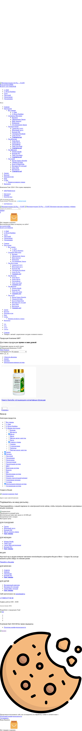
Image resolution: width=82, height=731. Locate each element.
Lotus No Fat (16, 135)
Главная (6, 107)
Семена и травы (15, 442)
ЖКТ (8, 466)
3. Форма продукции (13, 428)
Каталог (7, 175)
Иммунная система (12, 468)
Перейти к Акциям (7, 562)
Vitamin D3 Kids (17, 162)
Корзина (15, 117)
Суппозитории (15, 446)
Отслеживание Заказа (19, 125)
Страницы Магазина (15, 116)
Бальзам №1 (8, 575)
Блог (5, 178)
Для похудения (11, 462)
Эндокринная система (13, 486)
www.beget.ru (20, 594)
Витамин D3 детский (19, 166)
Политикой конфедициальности (11, 716)
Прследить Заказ (8, 197)
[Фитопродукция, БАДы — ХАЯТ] (12, 83)
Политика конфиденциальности (15, 627)
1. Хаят (6, 90)
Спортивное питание (13, 480)
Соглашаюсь (4, 718)
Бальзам (12, 430)
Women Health (17, 151)
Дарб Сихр (7, 543)
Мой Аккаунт (16, 121)
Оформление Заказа (19, 119)
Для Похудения (13, 126)
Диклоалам (8, 573)
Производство (9, 177)
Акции (6, 93)
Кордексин (15, 169)
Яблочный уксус (17, 130)
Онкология (10, 476)
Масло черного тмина (11, 532)
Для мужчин (8, 97)
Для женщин (8, 99)
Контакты (7, 184)
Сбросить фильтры (10, 357)
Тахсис (6, 526)
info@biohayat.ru (9, 190)
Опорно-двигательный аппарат (16, 478)
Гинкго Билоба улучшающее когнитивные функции (24, 400)
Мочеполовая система (13, 474)
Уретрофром (16, 144)
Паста (12, 440)
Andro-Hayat (16, 143)
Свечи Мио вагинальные (12, 545)
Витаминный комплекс (12, 585)
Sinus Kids (15, 168)
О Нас (6, 180)
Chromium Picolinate (18, 134)
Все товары (12, 110)
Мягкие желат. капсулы (18, 438)
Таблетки (13, 448)
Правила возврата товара (16, 182)
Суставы (9, 482)
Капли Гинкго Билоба (19, 160)
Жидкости (13, 432)
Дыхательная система (13, 464)
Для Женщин (12, 150)
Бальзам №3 (16, 153)
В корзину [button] (5, 410)
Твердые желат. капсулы (18, 450)
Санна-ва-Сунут (17, 128)
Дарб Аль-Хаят (17, 146)
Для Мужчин (12, 139)
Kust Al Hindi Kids (18, 164)
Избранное (15, 123)
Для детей (7, 95)
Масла (12, 434)
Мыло (12, 436)
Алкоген (7, 570)
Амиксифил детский (11, 588)
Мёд (7, 472)
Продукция (8, 108)
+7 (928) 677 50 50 (6, 598)
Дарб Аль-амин (17, 155)
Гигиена (7, 360)
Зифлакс (7, 572)
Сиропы (13, 444)
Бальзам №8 (16, 132)
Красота (9, 470)
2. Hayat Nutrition (10, 91)
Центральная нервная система (14, 362)
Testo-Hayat (16, 141)
